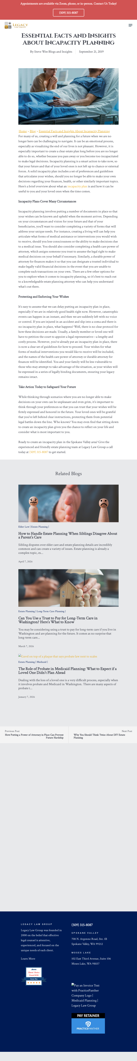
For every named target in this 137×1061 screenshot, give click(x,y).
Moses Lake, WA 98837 (85, 964)
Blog (33, 131)
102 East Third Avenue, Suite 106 (91, 959)
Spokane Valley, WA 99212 (87, 944)
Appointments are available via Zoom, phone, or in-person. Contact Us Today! (68, 4)
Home (23, 131)
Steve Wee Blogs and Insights (53, 51)
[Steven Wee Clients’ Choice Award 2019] (34, 985)
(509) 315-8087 (38, 452)
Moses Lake (81, 952)
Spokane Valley (85, 933)
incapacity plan (77, 186)
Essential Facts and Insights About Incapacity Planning (74, 131)
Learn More (28, 959)
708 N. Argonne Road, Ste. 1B (89, 939)
